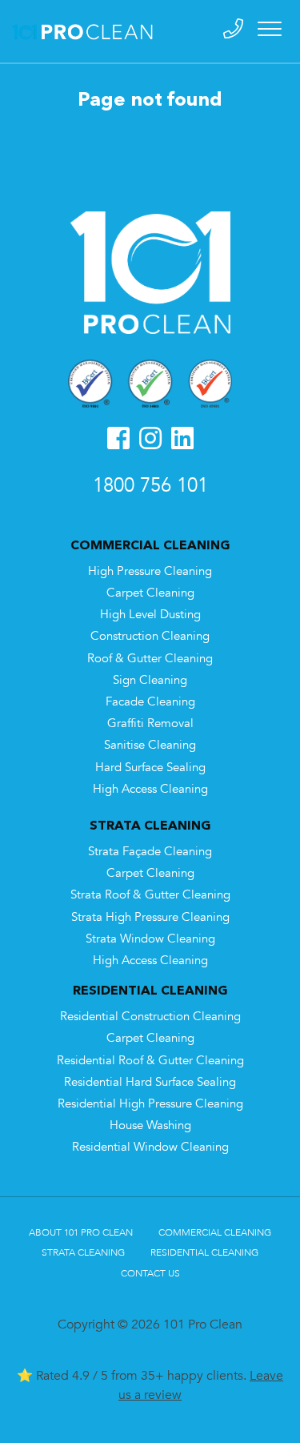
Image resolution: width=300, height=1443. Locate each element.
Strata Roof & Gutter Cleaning (150, 894)
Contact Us (150, 1273)
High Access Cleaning (150, 789)
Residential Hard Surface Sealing (150, 1082)
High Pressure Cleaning (150, 571)
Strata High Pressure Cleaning (150, 917)
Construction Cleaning (150, 636)
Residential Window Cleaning (150, 1147)
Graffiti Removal (150, 723)
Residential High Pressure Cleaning (150, 1103)
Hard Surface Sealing (150, 767)
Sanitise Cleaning (150, 745)
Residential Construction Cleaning (150, 1016)
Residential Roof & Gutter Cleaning (150, 1060)
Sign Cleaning (150, 680)
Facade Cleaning (150, 701)
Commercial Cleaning (214, 1232)
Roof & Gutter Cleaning (150, 658)
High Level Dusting (150, 614)
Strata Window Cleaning (150, 939)
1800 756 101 (150, 485)
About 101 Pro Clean (81, 1232)
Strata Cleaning (83, 1252)
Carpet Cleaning (150, 593)
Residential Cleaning (204, 1252)
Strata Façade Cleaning (150, 851)
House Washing (150, 1125)
